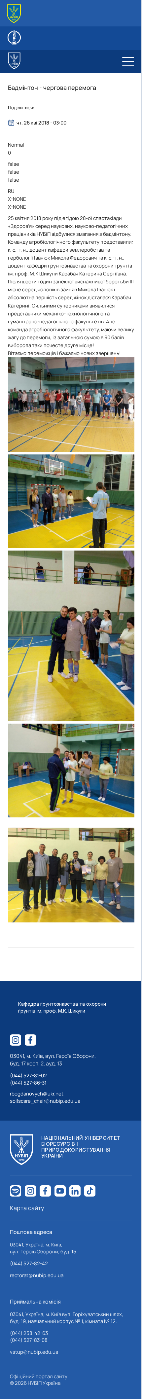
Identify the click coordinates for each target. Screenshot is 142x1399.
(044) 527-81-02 (28, 1075)
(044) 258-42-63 (29, 1333)
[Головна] (14, 13)
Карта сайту (27, 1208)
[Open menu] (128, 61)
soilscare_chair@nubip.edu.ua (45, 1100)
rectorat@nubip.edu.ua (36, 1275)
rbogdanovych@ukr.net (36, 1093)
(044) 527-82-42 (29, 1263)
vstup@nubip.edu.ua (34, 1351)
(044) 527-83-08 (29, 1340)
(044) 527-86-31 (28, 1082)
